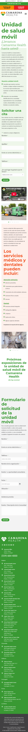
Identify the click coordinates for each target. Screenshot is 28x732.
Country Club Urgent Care (10, 610)
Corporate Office (8, 549)
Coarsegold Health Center (10, 682)
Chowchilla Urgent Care (9, 652)
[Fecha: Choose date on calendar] (20, 484)
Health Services (13, 727)
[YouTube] (11, 545)
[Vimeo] (13, 545)
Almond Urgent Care (9, 587)
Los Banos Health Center (10, 706)
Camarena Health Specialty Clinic (12, 598)
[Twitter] (7, 545)
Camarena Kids (7, 593)
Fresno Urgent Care (8, 691)
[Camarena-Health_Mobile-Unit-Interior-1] (13, 340)
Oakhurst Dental (8, 661)
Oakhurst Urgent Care (9, 673)
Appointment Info (10, 728)
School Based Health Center (10, 622)
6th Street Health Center (10, 563)
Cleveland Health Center (10, 604)
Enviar (5, 180)
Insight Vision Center (9, 616)
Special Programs (20, 727)
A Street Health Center (9, 569)
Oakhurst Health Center (10, 667)
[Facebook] (2, 545)
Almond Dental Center (9, 575)
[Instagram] (5, 545)
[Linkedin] (9, 545)
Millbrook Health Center (10, 697)
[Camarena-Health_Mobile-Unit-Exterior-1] (13, 212)
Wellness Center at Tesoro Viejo (11, 637)
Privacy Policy (18, 728)
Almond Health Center (9, 581)
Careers (7, 727)
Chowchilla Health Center (10, 646)
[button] (25, 13)
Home (4, 727)
